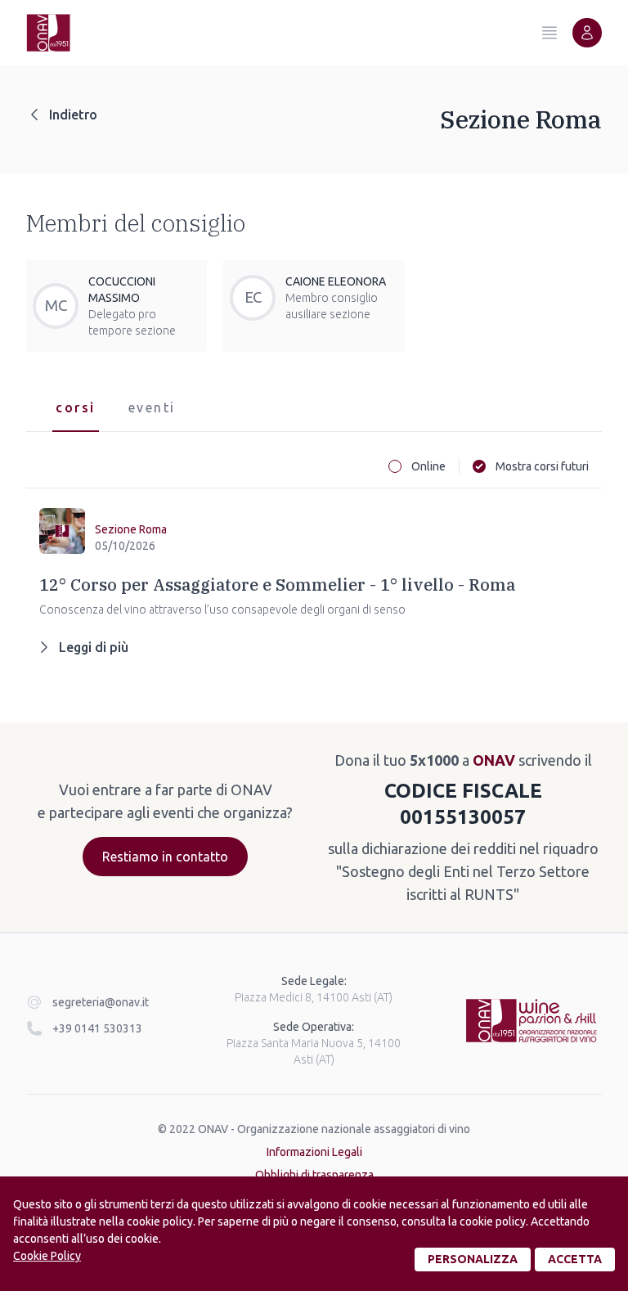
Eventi (152, 407)
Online (428, 466)
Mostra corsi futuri (542, 466)
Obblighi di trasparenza (314, 1174)
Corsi (76, 407)
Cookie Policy (47, 1255)
